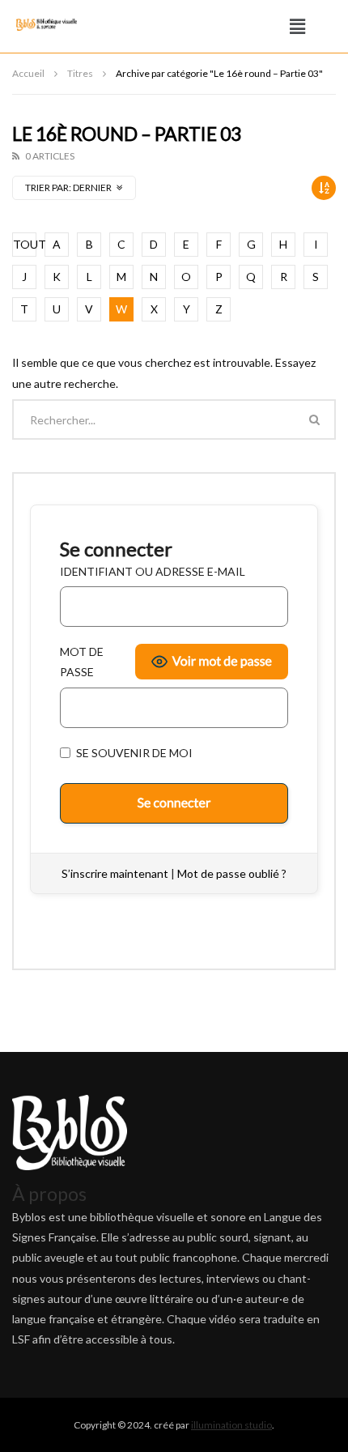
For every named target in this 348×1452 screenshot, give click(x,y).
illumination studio (231, 1425)
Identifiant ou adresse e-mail (152, 571)
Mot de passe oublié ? (231, 873)
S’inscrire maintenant (115, 873)
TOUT (24, 244)
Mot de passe (82, 662)
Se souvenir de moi (133, 753)
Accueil (28, 73)
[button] (298, 26)
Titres (80, 73)
